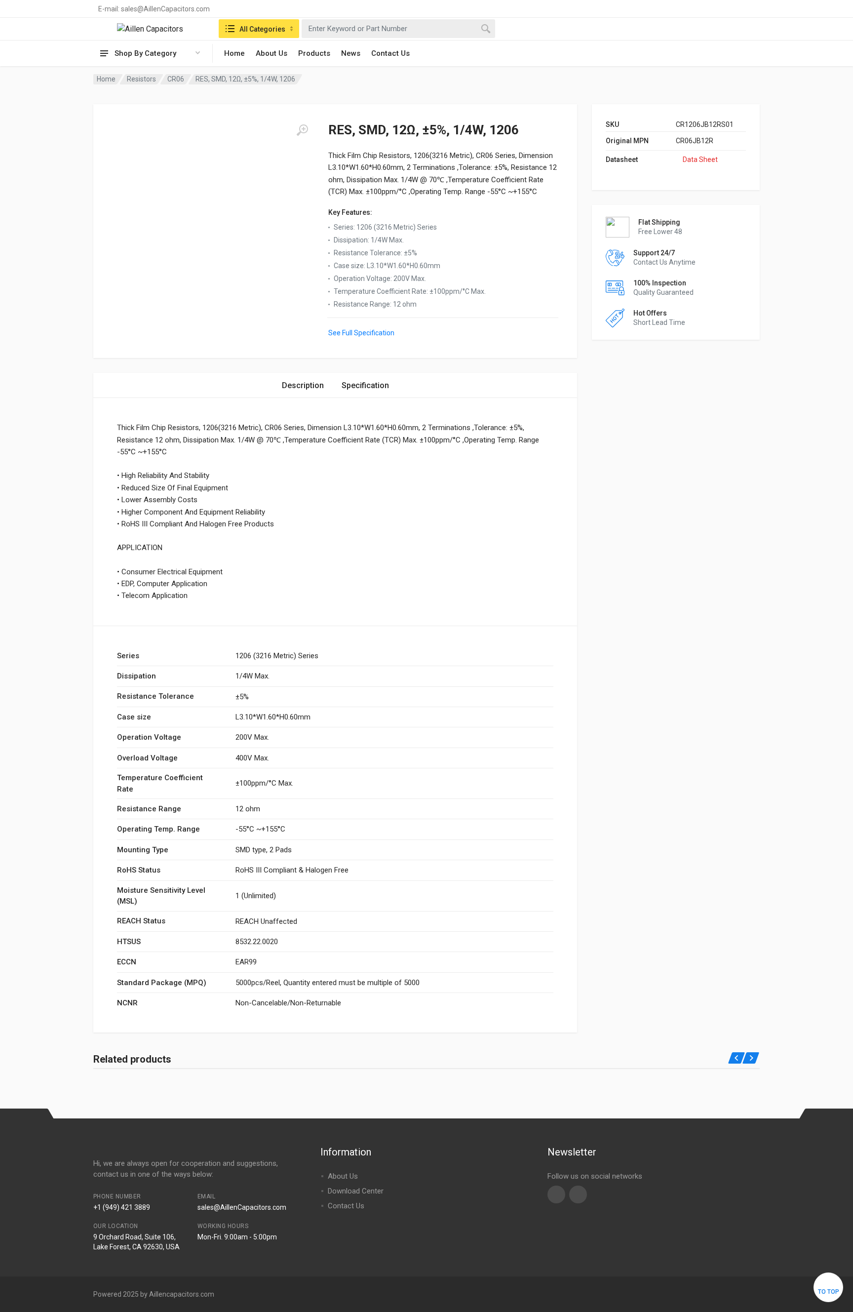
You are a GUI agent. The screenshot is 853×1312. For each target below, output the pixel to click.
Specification (365, 385)
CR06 (175, 79)
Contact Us (390, 53)
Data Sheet (700, 159)
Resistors (141, 79)
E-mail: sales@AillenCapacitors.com (154, 9)
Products (314, 53)
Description (303, 385)
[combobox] (398, 28)
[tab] (303, 385)
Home (234, 53)
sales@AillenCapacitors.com (241, 1207)
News (350, 53)
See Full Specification (361, 333)
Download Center (356, 1191)
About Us (271, 53)
